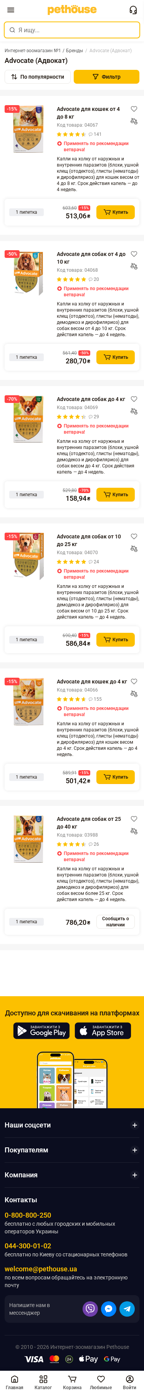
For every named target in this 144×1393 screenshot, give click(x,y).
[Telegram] (127, 1309)
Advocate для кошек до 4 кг (92, 681)
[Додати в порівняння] (134, 121)
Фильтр (111, 77)
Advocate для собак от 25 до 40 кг (89, 823)
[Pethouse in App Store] (102, 1030)
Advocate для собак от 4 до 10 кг (91, 258)
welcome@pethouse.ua (41, 1269)
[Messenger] (108, 1309)
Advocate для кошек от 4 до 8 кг (88, 113)
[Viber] (90, 1309)
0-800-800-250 (28, 1215)
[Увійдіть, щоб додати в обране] (134, 109)
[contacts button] (133, 10)
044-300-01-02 (28, 1246)
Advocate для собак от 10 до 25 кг (89, 540)
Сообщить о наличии (115, 922)
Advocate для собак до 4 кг (91, 399)
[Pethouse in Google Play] (41, 1030)
